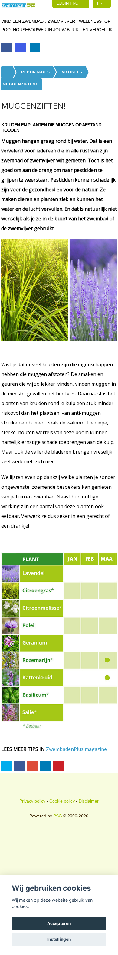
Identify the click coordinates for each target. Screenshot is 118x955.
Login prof (69, 3)
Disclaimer (89, 801)
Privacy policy (32, 801)
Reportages (35, 72)
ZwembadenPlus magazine (76, 749)
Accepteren (59, 923)
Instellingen (59, 939)
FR (100, 3)
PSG (57, 815)
